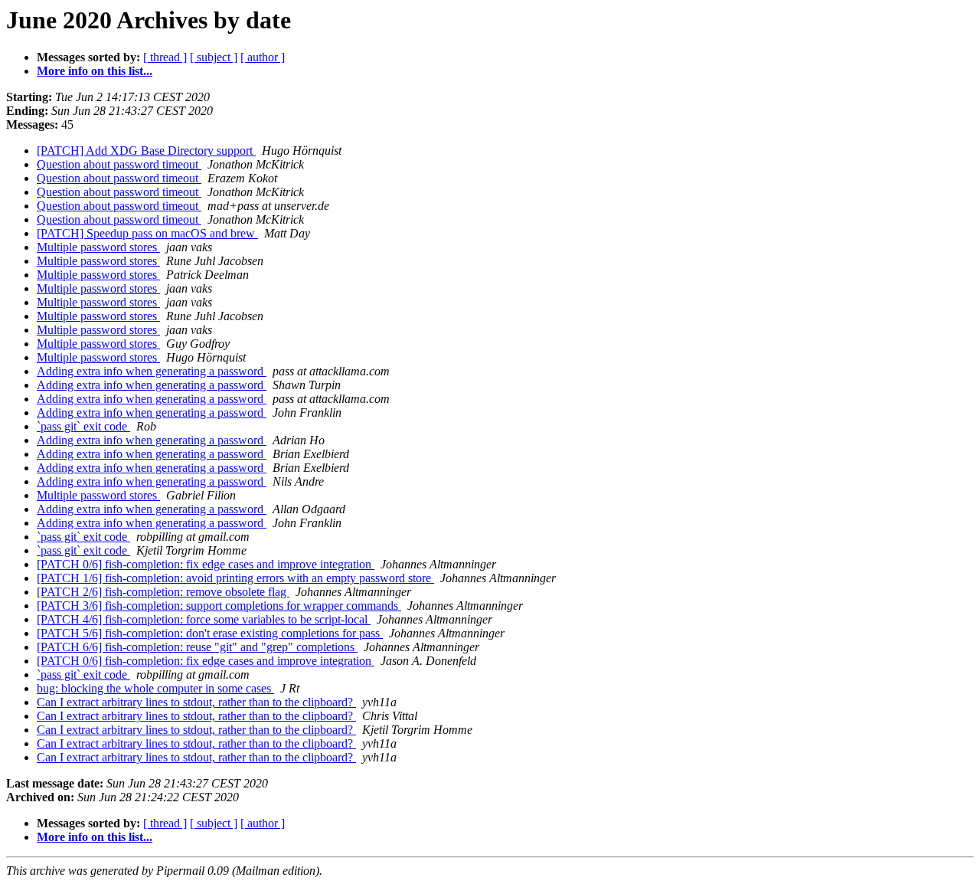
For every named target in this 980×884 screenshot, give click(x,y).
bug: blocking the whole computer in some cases (155, 688)
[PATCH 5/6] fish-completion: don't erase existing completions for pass (210, 633)
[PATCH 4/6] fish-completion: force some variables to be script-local (204, 619)
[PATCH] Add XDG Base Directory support (146, 150)
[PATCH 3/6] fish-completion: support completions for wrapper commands (219, 605)
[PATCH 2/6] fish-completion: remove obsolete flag (163, 591)
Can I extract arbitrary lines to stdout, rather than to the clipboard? (196, 702)
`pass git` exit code (83, 426)
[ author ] (262, 57)
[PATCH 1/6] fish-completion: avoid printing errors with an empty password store (235, 577)
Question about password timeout (119, 164)
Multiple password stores (98, 247)
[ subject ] (213, 57)
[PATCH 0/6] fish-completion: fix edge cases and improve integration (205, 564)
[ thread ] (165, 57)
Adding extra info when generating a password (151, 371)
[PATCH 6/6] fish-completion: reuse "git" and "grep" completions (197, 646)
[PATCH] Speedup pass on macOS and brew (147, 233)
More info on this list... (94, 70)
